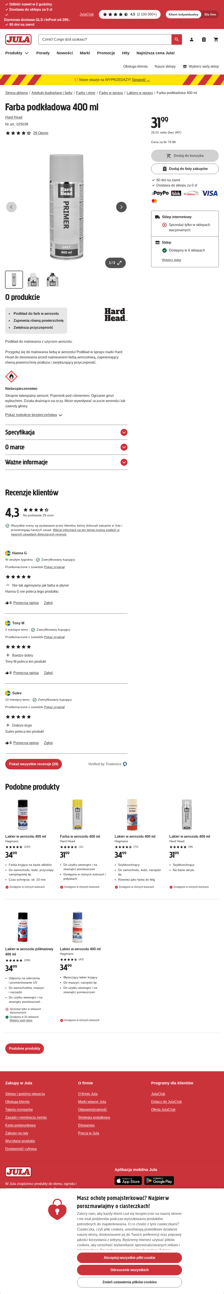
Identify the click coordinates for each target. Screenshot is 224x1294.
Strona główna (16, 93)
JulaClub (87, 14)
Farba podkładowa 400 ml (177, 93)
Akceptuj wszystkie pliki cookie (129, 1258)
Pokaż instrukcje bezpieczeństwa (31, 415)
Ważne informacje (26, 462)
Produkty (13, 53)
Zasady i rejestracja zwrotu (26, 1117)
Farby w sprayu (111, 93)
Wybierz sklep (171, 260)
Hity (126, 53)
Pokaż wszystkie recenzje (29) (33, 764)
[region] (112, 1241)
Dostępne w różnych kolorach (27, 886)
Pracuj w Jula (88, 1133)
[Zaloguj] (191, 39)
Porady (43, 53)
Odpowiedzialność (92, 1109)
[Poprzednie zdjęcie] (11, 207)
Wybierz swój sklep (204, 66)
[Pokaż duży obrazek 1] (66, 207)
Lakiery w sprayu (140, 93)
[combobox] (110, 39)
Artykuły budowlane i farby (52, 93)
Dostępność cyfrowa (21, 1149)
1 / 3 (112, 263)
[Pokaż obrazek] (14, 279)
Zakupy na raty (16, 1133)
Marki (85, 53)
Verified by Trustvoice (104, 764)
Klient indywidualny (183, 14)
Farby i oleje (85, 93)
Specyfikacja (20, 432)
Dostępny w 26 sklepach (24, 1018)
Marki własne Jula (92, 1102)
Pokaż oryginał (54, 567)
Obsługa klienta (135, 66)
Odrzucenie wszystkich (129, 1270)
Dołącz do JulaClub (166, 1102)
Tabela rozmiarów (19, 1109)
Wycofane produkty (20, 1141)
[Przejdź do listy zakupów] (204, 39)
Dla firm (210, 14)
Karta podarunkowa (20, 1125)
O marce (14, 447)
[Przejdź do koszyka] (216, 39)
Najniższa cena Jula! (155, 53)
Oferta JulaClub (163, 1109)
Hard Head (13, 117)
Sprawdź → (141, 80)
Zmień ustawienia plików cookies (129, 1282)
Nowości (65, 53)
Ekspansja (86, 1125)
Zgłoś (48, 603)
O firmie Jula (88, 1094)
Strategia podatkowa (94, 1117)
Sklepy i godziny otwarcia (25, 1094)
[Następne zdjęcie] (121, 207)
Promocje (106, 53)
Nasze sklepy (165, 66)
